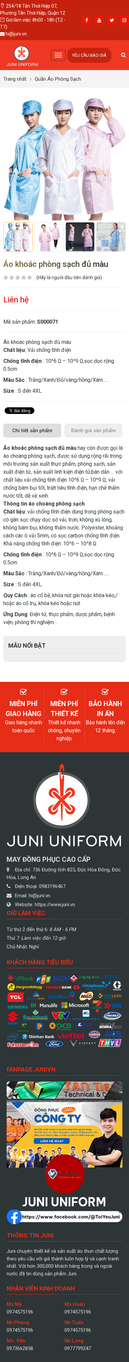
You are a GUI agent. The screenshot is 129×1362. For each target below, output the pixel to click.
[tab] (32, 431)
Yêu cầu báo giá (89, 55)
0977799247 (77, 1348)
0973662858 (20, 1348)
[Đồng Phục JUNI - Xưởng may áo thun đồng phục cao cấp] (22, 54)
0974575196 (20, 1312)
